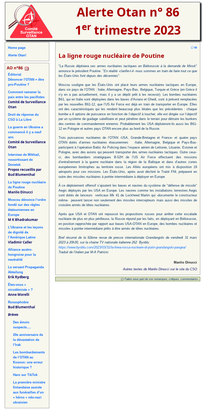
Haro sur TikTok (25, 375)
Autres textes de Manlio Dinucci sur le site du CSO (160, 269)
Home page (17, 48)
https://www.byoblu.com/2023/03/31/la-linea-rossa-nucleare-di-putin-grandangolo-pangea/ (122, 247)
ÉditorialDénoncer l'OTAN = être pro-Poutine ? (26, 79)
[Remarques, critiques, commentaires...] (192, 47)
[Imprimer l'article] (195, 47)
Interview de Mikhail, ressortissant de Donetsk (24, 160)
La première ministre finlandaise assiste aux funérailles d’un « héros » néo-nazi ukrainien (29, 392)
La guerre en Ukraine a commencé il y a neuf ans (25, 132)
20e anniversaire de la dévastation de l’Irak (28, 340)
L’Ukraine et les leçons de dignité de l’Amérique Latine (25, 232)
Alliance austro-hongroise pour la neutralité (22, 254)
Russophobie (18, 302)
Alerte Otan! (17, 55)
